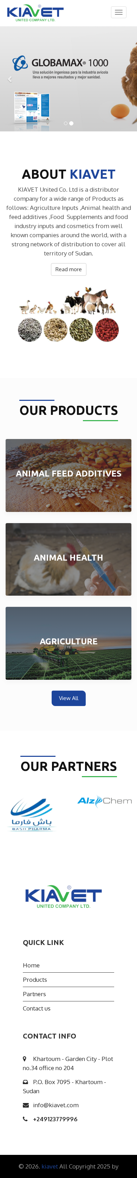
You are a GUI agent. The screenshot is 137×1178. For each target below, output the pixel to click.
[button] (10, 78)
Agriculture (69, 641)
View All (68, 698)
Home (31, 965)
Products (35, 979)
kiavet (50, 1166)
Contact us (37, 1008)
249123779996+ (55, 1119)
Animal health (68, 557)
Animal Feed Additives (69, 473)
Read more (69, 269)
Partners (34, 994)
